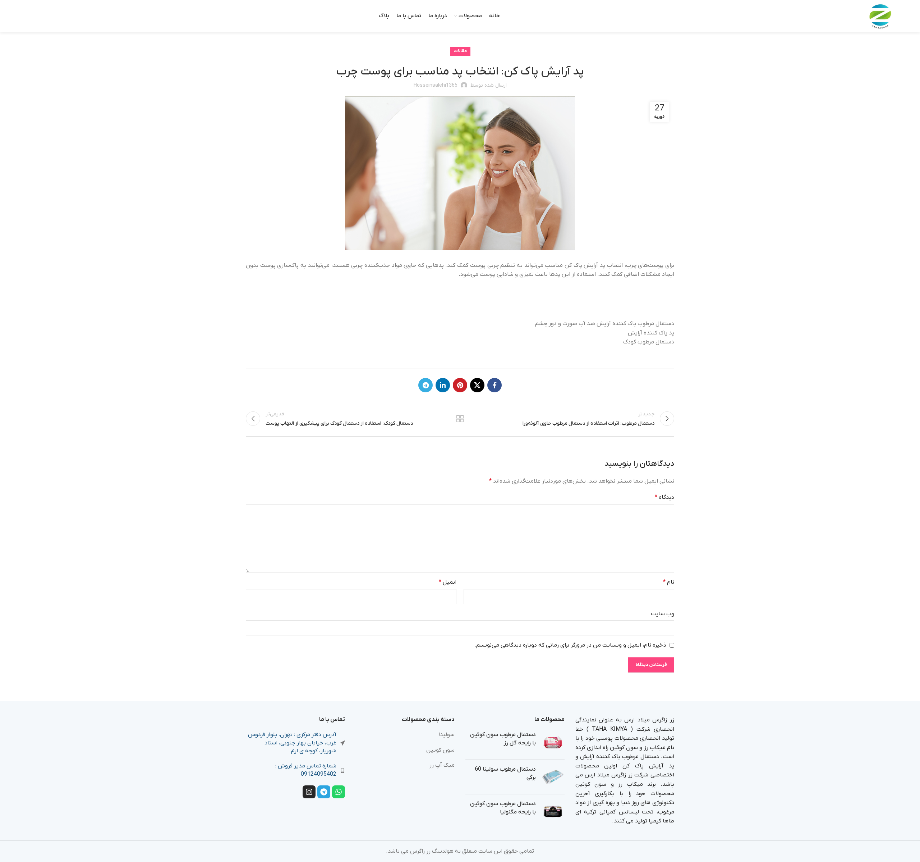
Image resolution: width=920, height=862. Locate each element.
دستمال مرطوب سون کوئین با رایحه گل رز (503, 738)
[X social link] (477, 385)
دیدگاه (664, 497)
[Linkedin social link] (443, 385)
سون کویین (440, 750)
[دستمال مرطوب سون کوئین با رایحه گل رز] (553, 742)
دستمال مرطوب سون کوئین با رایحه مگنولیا (503, 807)
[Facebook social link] (494, 385)
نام (668, 582)
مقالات (460, 51)
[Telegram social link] (425, 385)
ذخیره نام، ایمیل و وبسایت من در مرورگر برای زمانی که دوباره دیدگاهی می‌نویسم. (570, 645)
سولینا (447, 734)
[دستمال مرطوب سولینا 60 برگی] (553, 777)
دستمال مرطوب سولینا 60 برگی (505, 773)
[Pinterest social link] (460, 385)
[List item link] (295, 770)
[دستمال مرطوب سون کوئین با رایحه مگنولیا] (553, 811)
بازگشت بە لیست (460, 418)
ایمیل (447, 582)
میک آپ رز (442, 765)
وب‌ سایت (662, 613)
